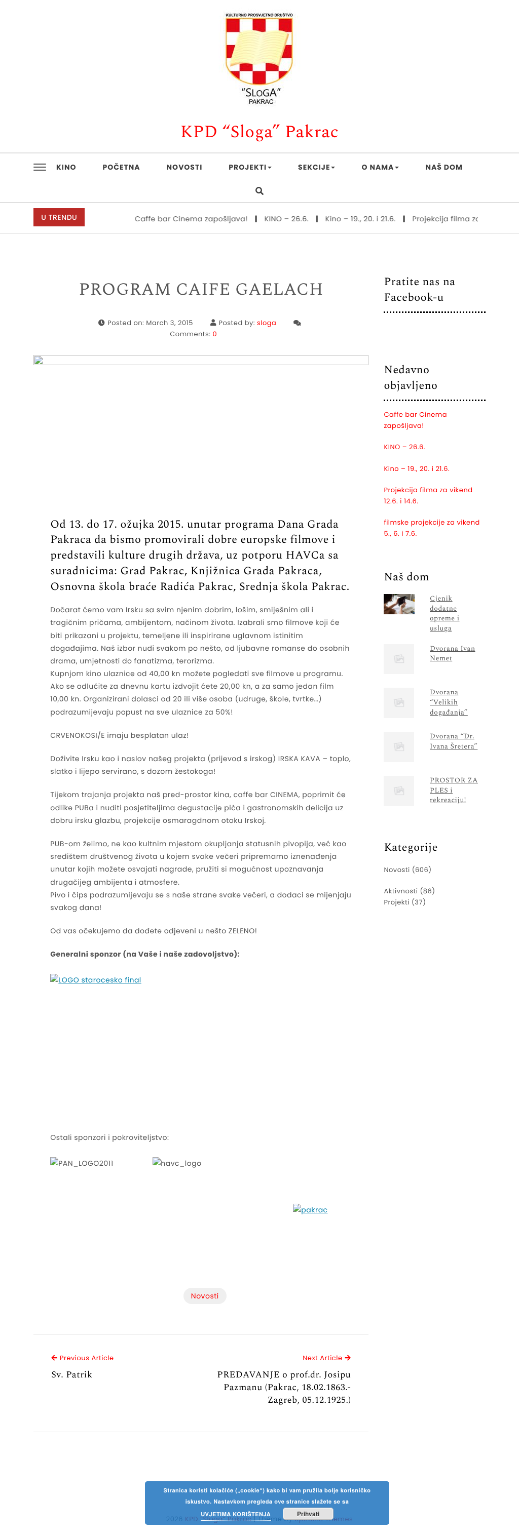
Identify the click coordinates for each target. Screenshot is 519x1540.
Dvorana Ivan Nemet (452, 654)
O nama (377, 167)
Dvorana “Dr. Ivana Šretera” (453, 742)
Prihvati (308, 1513)
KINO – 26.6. (276, 219)
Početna (121, 167)
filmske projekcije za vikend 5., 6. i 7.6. (431, 528)
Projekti (248, 167)
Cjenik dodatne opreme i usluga (445, 614)
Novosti (185, 167)
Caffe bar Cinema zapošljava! (181, 219)
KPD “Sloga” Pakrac (259, 133)
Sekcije (314, 167)
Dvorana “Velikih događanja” (449, 703)
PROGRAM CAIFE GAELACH (201, 290)
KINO (66, 167)
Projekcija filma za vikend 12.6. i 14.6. (428, 495)
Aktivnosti (401, 891)
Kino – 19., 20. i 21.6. (350, 219)
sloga (266, 323)
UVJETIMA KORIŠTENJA (236, 1514)
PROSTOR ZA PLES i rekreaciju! (454, 791)
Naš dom (443, 167)
